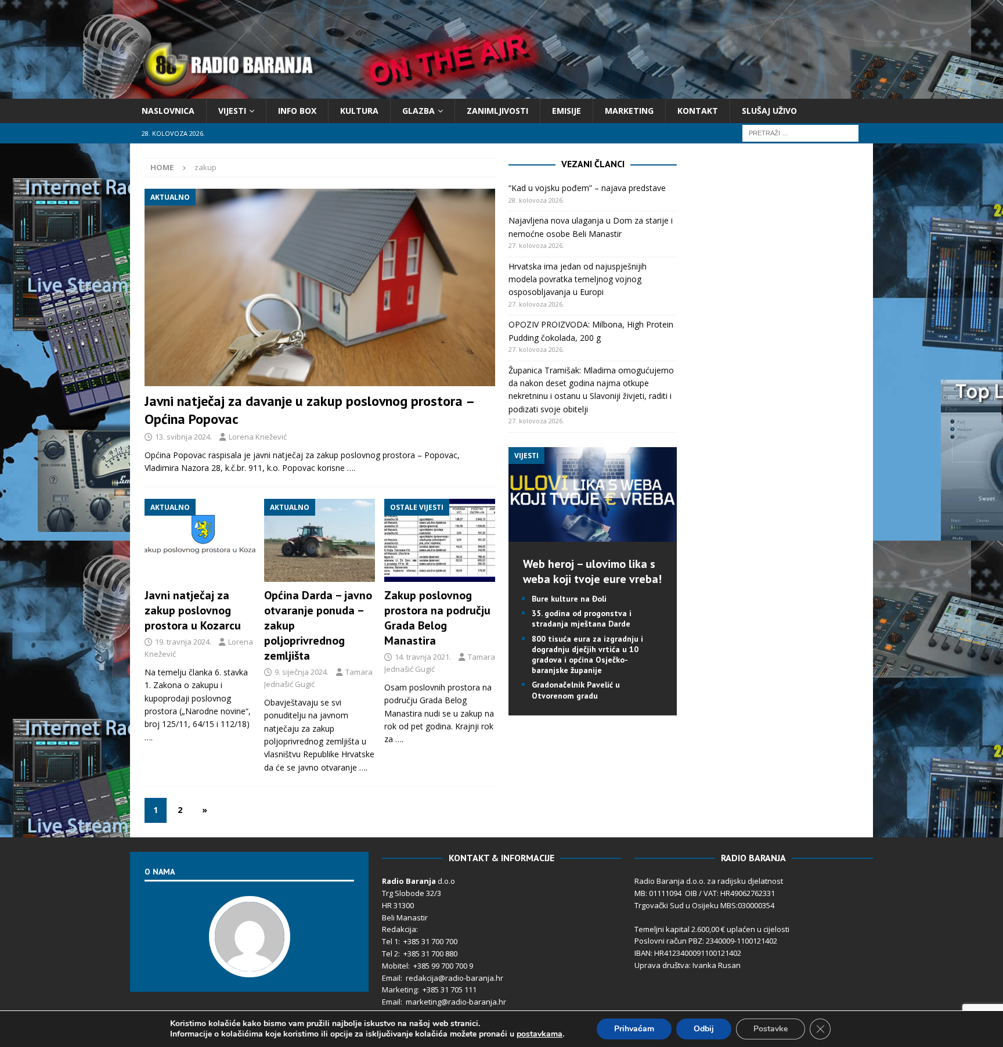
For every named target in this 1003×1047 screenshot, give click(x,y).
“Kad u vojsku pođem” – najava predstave (587, 187)
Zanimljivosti (497, 110)
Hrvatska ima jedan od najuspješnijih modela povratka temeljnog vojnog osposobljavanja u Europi (577, 279)
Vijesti (232, 110)
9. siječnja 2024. (302, 672)
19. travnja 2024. (183, 641)
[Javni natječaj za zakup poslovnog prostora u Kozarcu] (200, 540)
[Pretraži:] (800, 132)
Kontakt (697, 110)
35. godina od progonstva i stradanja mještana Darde (582, 618)
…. (351, 467)
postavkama (539, 1034)
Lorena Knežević (258, 436)
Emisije (566, 110)
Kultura (359, 110)
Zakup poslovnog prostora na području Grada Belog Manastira (437, 618)
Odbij (704, 1028)
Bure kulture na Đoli (569, 598)
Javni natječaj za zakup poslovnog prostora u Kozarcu (193, 610)
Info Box (297, 110)
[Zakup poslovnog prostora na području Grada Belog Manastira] (439, 540)
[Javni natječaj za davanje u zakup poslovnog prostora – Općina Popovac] (320, 287)
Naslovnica (168, 110)
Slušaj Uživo (769, 110)
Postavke (770, 1028)
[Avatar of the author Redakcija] (249, 965)
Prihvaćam (634, 1028)
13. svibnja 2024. (183, 436)
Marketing (629, 110)
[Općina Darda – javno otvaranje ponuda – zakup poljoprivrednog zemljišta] (319, 540)
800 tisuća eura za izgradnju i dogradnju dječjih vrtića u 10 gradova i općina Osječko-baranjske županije (587, 655)
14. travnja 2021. (423, 657)
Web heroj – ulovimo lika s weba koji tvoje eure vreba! (592, 571)
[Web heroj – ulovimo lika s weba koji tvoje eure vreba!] (592, 535)
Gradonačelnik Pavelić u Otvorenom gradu (576, 689)
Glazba (418, 110)
